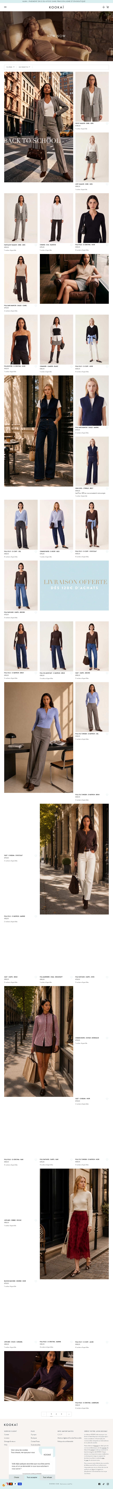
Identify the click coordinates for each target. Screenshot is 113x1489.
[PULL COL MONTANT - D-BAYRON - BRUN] (56, 646)
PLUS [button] (33, 1431)
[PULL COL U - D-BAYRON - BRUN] (21, 646)
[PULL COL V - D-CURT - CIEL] (21, 525)
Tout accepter (32, 1477)
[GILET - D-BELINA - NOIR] (92, 1072)
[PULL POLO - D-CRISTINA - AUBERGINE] (92, 1376)
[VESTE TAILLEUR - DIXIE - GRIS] (92, 97)
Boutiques (34, 1438)
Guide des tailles (35, 1445)
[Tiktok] (104, 1484)
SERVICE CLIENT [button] (10, 1431)
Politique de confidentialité (65, 1441)
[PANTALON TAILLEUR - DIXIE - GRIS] (21, 218)
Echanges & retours (9, 1441)
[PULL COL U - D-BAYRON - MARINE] (21, 889)
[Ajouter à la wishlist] (107, 124)
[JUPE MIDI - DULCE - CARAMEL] (21, 1315)
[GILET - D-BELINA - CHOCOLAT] (21, 829)
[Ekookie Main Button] (4, 1485)
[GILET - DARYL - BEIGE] (21, 950)
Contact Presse (35, 1441)
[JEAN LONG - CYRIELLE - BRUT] (92, 462)
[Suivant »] (69, 1414)
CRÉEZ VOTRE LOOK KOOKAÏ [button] (95, 1431)
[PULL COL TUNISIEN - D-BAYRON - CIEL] (92, 707)
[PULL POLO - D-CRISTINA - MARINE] (56, 1315)
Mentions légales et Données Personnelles (69, 1438)
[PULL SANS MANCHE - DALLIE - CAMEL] (21, 279)
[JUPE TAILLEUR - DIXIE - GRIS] (92, 157)
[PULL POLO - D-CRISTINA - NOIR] (92, 218)
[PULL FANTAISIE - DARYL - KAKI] (56, 1133)
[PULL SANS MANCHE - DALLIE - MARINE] (92, 400)
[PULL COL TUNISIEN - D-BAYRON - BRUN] (92, 768)
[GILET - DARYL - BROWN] (92, 646)
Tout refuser (47, 1477)
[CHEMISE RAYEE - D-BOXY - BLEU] (56, 525)
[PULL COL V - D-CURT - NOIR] (92, 340)
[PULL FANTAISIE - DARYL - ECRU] (92, 950)
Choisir (16, 1477)
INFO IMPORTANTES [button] (66, 1431)
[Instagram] (108, 1484)
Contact (6, 1434)
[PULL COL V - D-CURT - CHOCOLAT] (92, 525)
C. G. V (60, 1434)
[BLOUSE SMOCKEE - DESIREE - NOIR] (21, 1254)
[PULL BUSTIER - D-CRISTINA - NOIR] (21, 339)
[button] (103, 7)
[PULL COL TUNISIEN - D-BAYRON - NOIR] (92, 1133)
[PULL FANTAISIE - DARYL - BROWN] (21, 586)
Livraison (6, 1438)
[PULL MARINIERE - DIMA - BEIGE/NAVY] (56, 950)
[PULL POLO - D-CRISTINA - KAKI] (21, 1133)
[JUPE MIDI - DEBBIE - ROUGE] (21, 1193)
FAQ (5, 1445)
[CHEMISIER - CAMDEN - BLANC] (56, 340)
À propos (33, 1434)
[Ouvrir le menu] (7, 7)
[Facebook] (99, 1484)
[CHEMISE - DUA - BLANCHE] (56, 218)
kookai (53, 1484)
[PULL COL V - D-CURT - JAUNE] (92, 1315)
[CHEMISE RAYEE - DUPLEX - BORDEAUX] (92, 1011)
